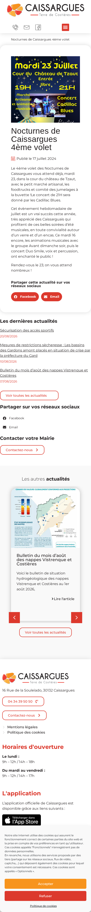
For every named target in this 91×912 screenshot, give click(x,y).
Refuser (45, 896)
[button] (65, 27)
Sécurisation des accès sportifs (27, 330)
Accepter (45, 884)
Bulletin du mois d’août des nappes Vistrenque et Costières (44, 559)
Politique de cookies (43, 906)
